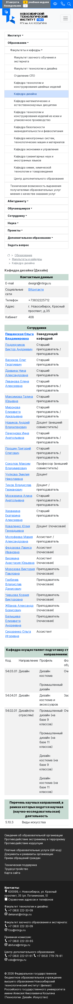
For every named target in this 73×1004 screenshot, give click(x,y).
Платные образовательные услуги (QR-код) (33, 850)
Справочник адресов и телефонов (30, 899)
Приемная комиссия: (17, 937)
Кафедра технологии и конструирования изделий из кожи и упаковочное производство (38, 116)
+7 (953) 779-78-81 (49, 955)
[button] (6, 11)
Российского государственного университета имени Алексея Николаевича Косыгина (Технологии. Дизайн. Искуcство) (34, 993)
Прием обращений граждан (22, 858)
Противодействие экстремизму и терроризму (34, 839)
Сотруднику (16, 215)
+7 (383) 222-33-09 (20, 910)
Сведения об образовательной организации (33, 835)
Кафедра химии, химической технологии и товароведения (33, 169)
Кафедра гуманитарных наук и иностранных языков (33, 158)
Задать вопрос (18, 245)
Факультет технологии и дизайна (35, 68)
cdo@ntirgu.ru (16, 959)
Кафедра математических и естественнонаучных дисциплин (35, 103)
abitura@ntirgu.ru (18, 945)
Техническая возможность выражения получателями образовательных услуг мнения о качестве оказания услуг (35, 189)
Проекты (14, 230)
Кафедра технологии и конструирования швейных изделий (37, 84)
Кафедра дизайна (25, 93)
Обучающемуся (19, 208)
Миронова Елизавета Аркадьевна (13, 411)
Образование (17, 42)
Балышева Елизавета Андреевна (13, 620)
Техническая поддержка (20, 865)
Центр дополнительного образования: (29, 951)
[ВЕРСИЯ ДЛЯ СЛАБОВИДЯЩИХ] (55, 4)
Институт (14, 35)
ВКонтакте (36, 289)
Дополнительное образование (29, 237)
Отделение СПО (24, 75)
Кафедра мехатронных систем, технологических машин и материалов (39, 140)
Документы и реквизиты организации (28, 854)
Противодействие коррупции (23, 843)
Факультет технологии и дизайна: (26, 906)
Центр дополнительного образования (39, 178)
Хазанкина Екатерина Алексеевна (13, 515)
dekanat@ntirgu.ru (19, 914)
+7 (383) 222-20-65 (20, 941)
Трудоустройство (16, 868)
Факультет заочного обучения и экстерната (35, 59)
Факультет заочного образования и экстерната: (35, 922)
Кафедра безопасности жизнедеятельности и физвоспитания (38, 129)
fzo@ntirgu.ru (16, 930)
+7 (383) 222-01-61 (20, 955)
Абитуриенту (17, 201)
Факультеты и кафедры (25, 50)
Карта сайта (12, 872)
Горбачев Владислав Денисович (13, 584)
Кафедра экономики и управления (36, 149)
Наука (12, 223)
